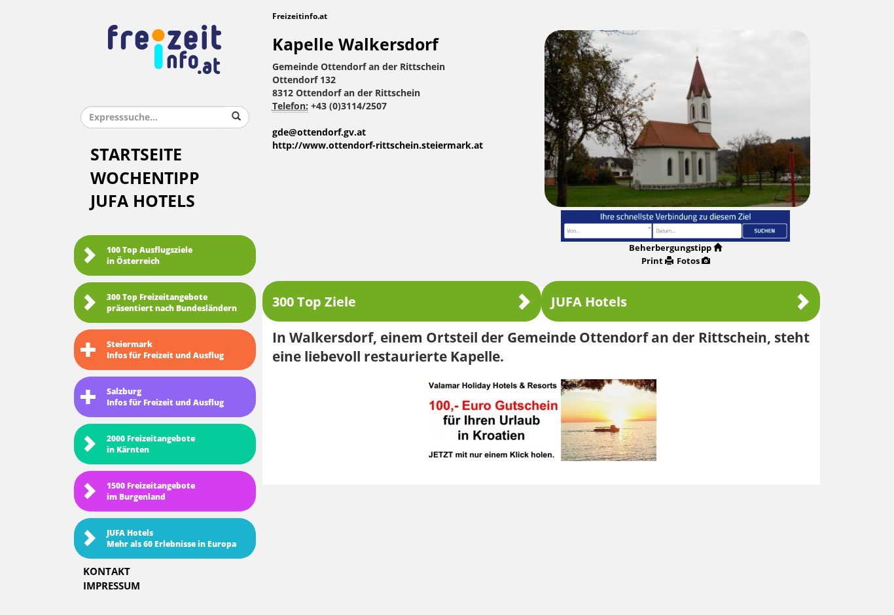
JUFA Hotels (142, 201)
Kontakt (106, 572)
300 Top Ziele (314, 302)
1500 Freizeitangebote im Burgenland (151, 491)
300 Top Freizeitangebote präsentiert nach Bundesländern (172, 303)
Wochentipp (145, 178)
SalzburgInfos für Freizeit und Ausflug (165, 397)
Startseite (136, 154)
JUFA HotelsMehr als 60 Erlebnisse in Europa (171, 539)
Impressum (111, 586)
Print (652, 261)
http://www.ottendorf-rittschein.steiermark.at (377, 145)
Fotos (688, 261)
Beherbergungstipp (670, 248)
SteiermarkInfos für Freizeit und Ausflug (165, 350)
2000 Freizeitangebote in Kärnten (151, 444)
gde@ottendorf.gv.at (319, 132)
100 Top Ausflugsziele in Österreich (149, 256)
